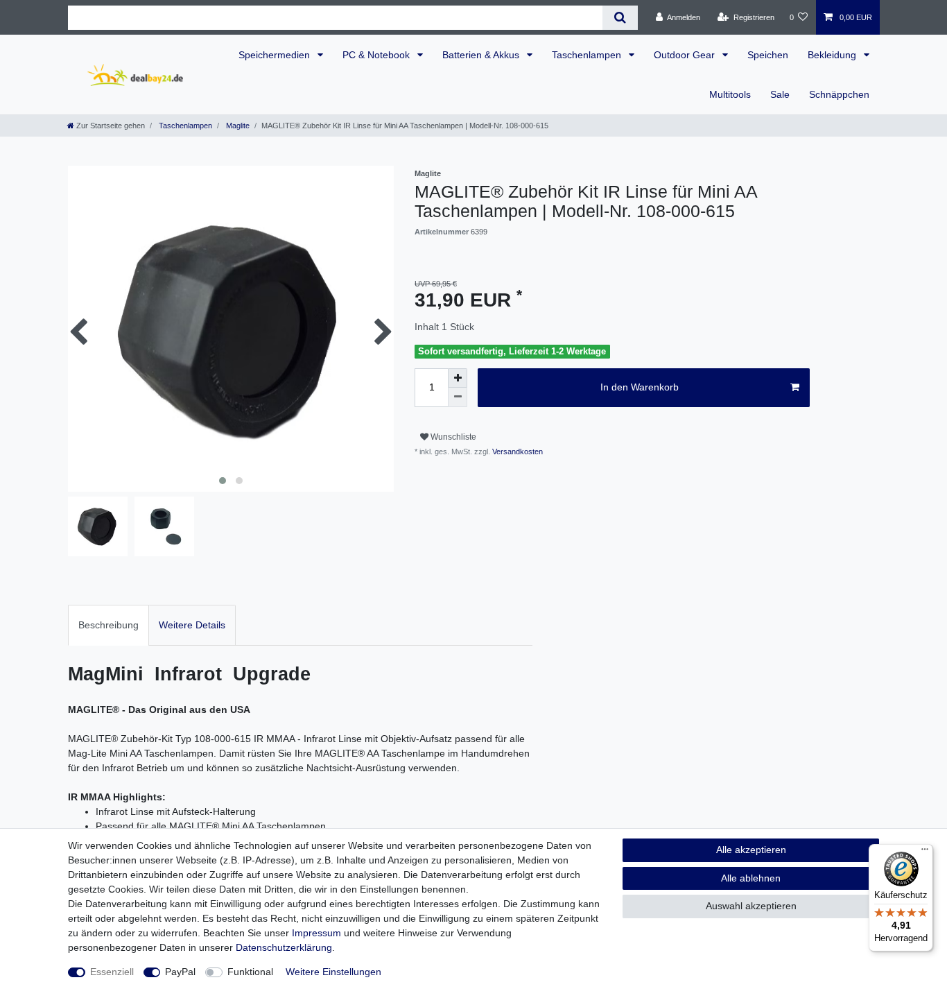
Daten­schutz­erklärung (284, 947)
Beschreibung (108, 624)
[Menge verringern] (457, 397)
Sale (780, 94)
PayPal (180, 971)
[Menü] (924, 852)
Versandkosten (516, 451)
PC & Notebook (377, 54)
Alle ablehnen (751, 878)
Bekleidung (833, 54)
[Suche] (620, 18)
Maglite (237, 125)
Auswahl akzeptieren (751, 905)
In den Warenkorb (639, 387)
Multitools (730, 94)
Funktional (250, 971)
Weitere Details (192, 624)
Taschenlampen (588, 54)
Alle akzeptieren (751, 849)
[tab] (108, 625)
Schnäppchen (839, 94)
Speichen (767, 54)
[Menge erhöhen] (457, 378)
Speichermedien (275, 54)
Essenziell (112, 971)
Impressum (316, 932)
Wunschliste (452, 437)
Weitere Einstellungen (333, 971)
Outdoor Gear (686, 54)
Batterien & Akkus (482, 54)
